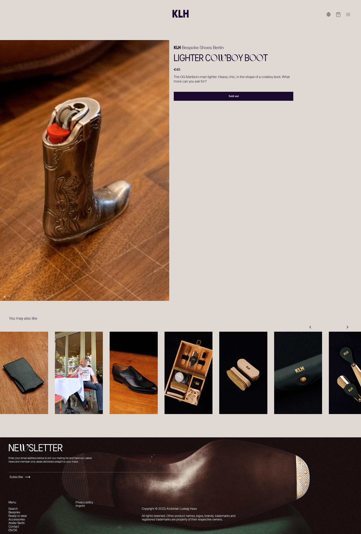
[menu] (348, 14)
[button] (34, 170)
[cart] (338, 14)
